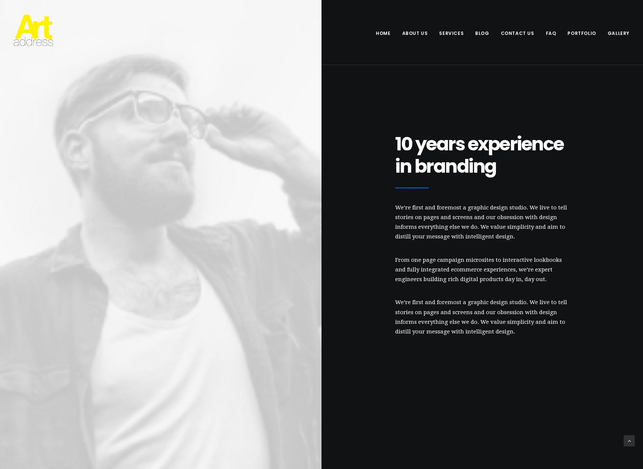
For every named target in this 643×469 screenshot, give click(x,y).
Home (383, 33)
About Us (415, 33)
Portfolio (581, 33)
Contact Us (517, 33)
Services (451, 33)
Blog (482, 33)
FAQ (551, 33)
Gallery (619, 33)
